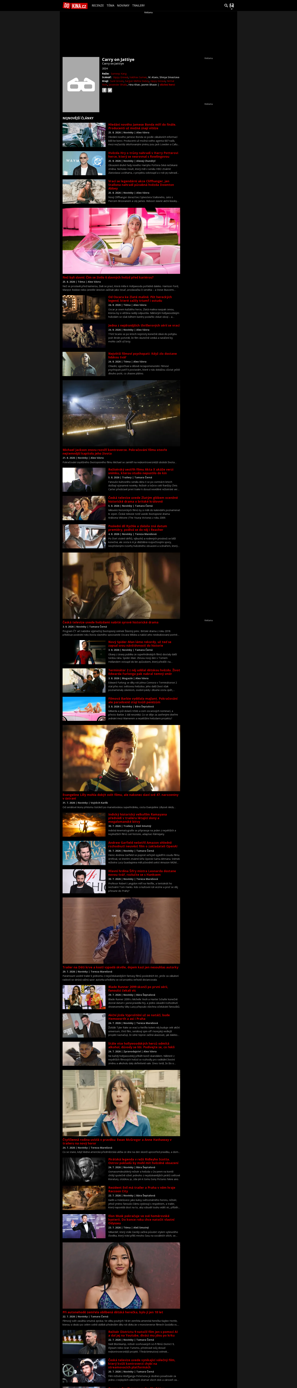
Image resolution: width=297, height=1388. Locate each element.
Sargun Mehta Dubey (137, 81)
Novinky (123, 5)
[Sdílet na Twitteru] (110, 90)
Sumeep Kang (119, 73)
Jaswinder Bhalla (118, 84)
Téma (110, 5)
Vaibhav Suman (138, 77)
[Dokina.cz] (75, 5)
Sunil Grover (117, 81)
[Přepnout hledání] (226, 5)
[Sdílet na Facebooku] (104, 90)
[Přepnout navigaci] (231, 5)
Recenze (98, 5)
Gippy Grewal (120, 77)
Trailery (138, 5)
